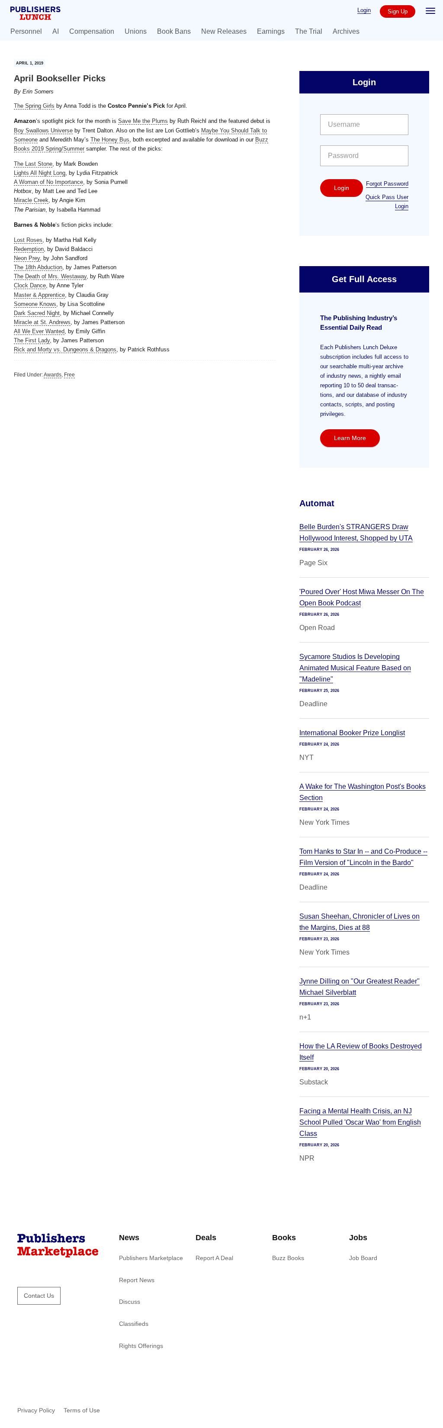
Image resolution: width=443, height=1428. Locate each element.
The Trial (308, 31)
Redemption (29, 249)
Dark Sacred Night (37, 313)
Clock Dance (30, 285)
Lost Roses (28, 240)
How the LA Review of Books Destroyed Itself (360, 1051)
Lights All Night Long (39, 173)
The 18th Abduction (38, 267)
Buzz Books (288, 1257)
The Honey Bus (109, 139)
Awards (52, 375)
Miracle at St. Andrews (42, 322)
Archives (346, 31)
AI (55, 31)
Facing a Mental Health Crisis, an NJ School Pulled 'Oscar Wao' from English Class (360, 1122)
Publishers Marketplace (151, 1257)
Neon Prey (27, 258)
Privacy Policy (36, 1410)
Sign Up (398, 11)
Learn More (350, 437)
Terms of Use (82, 1410)
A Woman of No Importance (48, 182)
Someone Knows (35, 304)
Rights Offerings (141, 1345)
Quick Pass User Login (387, 201)
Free (69, 375)
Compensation (91, 31)
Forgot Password (387, 183)
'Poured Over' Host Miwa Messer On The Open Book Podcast (361, 597)
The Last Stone (33, 164)
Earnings (271, 31)
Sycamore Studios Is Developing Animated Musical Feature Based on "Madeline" (355, 668)
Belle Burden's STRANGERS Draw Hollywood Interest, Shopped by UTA (356, 532)
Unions (136, 31)
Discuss (129, 1301)
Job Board (363, 1257)
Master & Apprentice (39, 295)
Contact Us (39, 1295)
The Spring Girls (34, 106)
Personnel (26, 31)
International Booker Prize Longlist (352, 733)
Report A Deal (214, 1257)
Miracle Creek (31, 200)
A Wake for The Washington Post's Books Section (362, 792)
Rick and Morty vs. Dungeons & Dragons (65, 349)
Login (364, 10)
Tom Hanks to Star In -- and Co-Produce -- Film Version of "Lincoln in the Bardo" (363, 857)
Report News (136, 1280)
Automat (316, 503)
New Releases (224, 31)
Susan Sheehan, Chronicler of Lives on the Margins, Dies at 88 (359, 922)
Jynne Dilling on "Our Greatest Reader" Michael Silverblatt (359, 987)
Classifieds (133, 1323)
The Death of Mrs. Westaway (50, 276)
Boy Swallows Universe (43, 130)
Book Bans (174, 31)
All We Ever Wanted (39, 331)
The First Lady (32, 340)
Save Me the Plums (143, 121)
